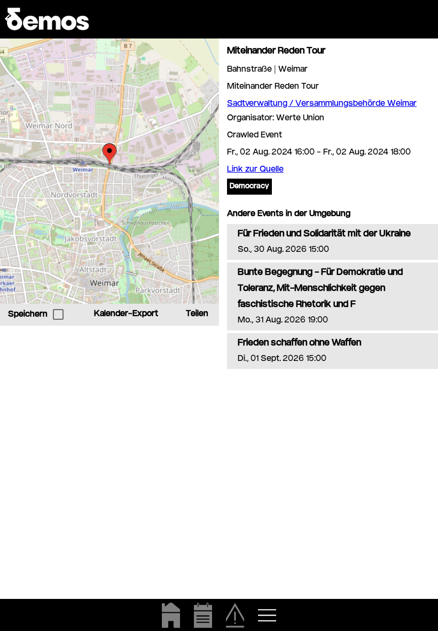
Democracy (249, 186)
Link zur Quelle (255, 170)
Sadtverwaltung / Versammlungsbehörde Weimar (322, 104)
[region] (109, 171)
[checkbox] (58, 314)
